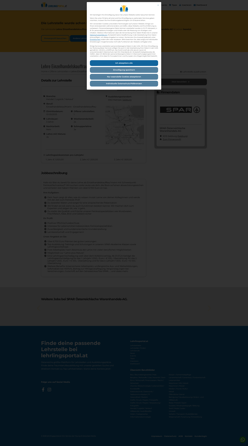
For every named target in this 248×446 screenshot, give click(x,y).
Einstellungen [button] (95, 39)
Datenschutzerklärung (98, 35)
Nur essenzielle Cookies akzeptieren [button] (124, 77)
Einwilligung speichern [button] (124, 70)
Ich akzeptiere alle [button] (124, 63)
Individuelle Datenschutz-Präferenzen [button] (124, 83)
